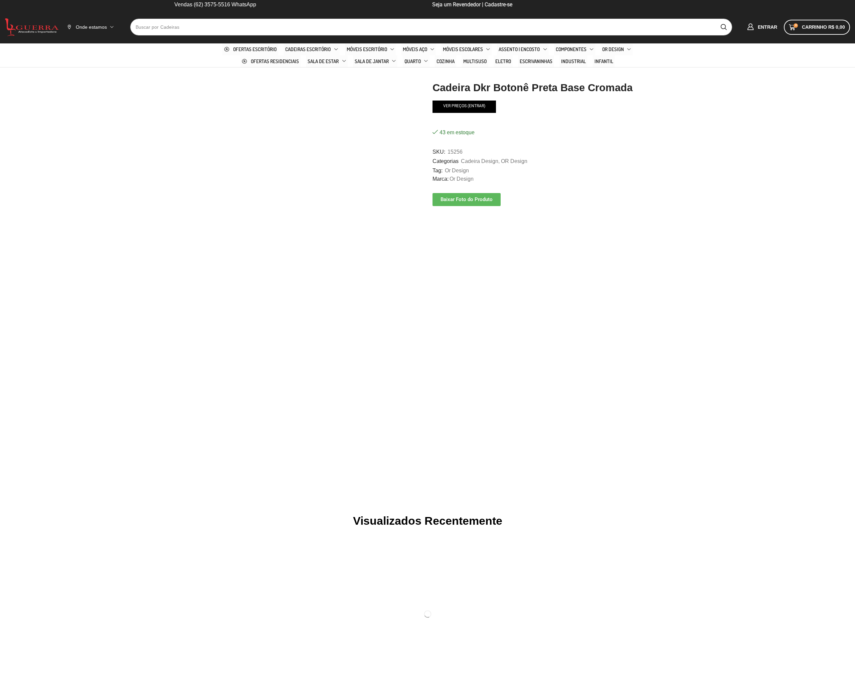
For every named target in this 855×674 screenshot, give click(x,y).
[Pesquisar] (724, 27)
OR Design (514, 161)
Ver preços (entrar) (464, 106)
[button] (762, 27)
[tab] (237, 302)
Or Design (457, 170)
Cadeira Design (479, 161)
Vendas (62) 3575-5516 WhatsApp (215, 4)
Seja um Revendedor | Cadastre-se (471, 4)
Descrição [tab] (237, 302)
